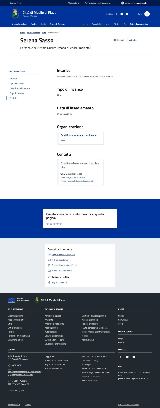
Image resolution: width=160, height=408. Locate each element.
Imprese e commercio (91, 319)
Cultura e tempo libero (54, 339)
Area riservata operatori (128, 404)
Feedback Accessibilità (91, 376)
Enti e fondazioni (15, 327)
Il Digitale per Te (119, 24)
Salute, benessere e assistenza (95, 327)
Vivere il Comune (57, 24)
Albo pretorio (73, 2)
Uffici (10, 323)
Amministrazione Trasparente (97, 2)
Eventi (121, 342)
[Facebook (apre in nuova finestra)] (115, 14)
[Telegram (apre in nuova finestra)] (125, 14)
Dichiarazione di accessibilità (94, 368)
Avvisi (120, 323)
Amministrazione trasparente (94, 356)
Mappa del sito (14, 404)
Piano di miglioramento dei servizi (96, 372)
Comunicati (123, 319)
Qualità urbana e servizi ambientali (78, 135)
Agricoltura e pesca (53, 315)
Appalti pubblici (51, 327)
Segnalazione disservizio (55, 364)
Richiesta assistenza (53, 368)
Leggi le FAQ (50, 356)
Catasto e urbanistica (54, 335)
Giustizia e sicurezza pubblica (94, 315)
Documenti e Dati (15, 339)
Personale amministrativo (19, 335)
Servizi (43, 24)
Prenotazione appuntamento (57, 360)
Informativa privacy (90, 360)
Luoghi (121, 338)
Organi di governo (15, 315)
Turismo (85, 335)
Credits (28, 404)
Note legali (86, 364)
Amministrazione (19, 24)
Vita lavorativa (88, 339)
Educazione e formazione (55, 343)
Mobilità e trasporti (90, 323)
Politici (11, 331)
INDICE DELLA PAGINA (16, 71)
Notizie (121, 315)
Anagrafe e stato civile (54, 323)
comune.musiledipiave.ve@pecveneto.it (78, 181)
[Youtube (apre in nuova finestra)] (120, 14)
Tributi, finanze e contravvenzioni (96, 331)
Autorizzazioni (51, 331)
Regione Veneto (16, 3)
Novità (33, 24)
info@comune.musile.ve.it (75, 177)
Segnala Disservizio (100, 24)
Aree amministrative (17, 319)
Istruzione (84, 24)
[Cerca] (147, 14)
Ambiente (49, 319)
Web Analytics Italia (90, 380)
